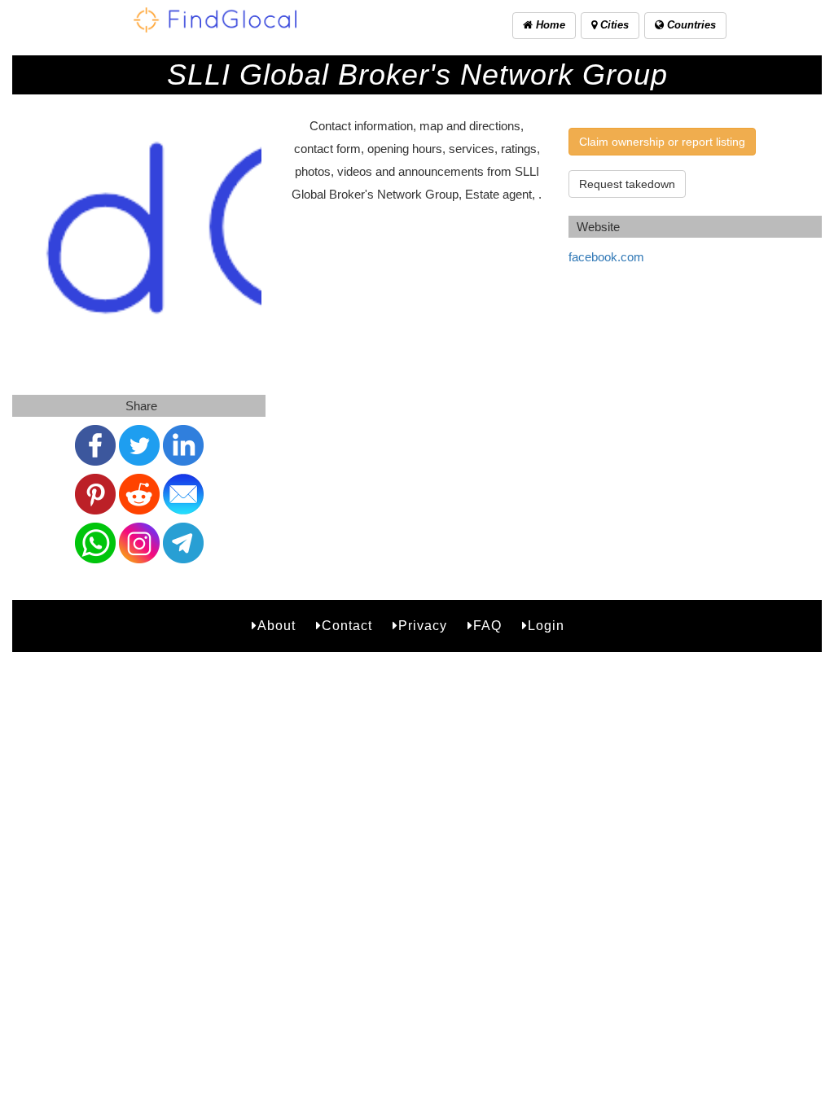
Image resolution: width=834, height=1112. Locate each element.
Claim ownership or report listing (662, 141)
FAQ (487, 626)
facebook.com (606, 257)
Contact (347, 626)
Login (546, 626)
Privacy (422, 626)
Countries (690, 25)
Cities (613, 25)
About (276, 626)
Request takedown (627, 183)
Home (549, 25)
